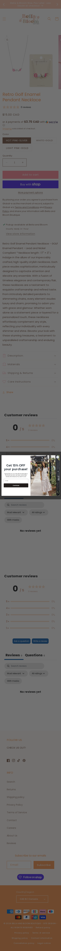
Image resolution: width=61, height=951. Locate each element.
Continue (16, 485)
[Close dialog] (57, 457)
